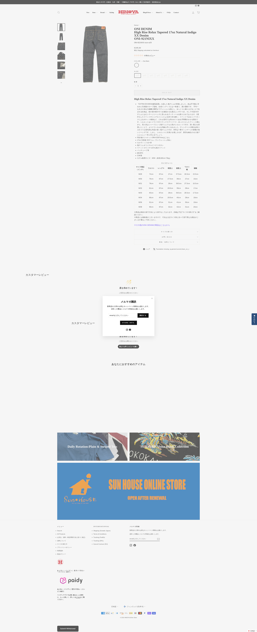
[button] (252, 631)
